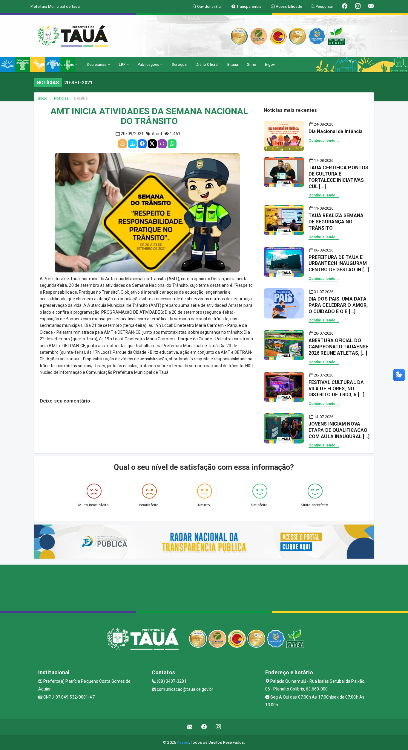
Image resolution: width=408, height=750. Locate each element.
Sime (251, 64)
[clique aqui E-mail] (190, 727)
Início (43, 98)
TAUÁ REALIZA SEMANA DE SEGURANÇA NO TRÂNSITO (336, 222)
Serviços (179, 64)
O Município (64, 64)
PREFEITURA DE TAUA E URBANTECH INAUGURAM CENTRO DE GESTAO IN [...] (339, 263)
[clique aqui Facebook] (204, 727)
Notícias (61, 98)
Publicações (149, 64)
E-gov (270, 64)
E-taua (232, 64)
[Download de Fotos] (132, 143)
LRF (122, 64)
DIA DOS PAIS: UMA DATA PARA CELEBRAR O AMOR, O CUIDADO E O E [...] (338, 305)
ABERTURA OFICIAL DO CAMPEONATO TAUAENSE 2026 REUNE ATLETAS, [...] (338, 347)
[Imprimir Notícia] (122, 143)
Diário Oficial (207, 64)
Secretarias (97, 64)
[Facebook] (142, 143)
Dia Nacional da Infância (336, 131)
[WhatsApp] (172, 143)
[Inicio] (42, 64)
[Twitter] (152, 143)
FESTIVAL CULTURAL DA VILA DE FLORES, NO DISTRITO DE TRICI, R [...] (337, 388)
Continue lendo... (324, 140)
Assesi (183, 742)
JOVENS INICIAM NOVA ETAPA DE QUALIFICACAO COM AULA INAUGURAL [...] (339, 430)
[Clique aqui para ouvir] (162, 143)
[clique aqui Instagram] (218, 727)
